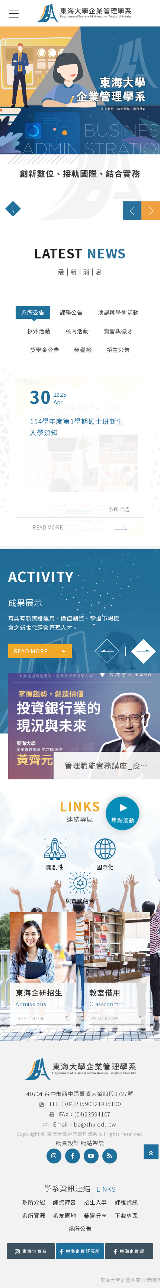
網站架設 (92, 1143)
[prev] (132, 210)
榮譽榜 (83, 350)
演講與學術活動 (118, 312)
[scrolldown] (13, 209)
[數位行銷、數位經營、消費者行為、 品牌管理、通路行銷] (80, 123)
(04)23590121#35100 (93, 1103)
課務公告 (71, 312)
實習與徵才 (118, 331)
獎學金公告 (45, 350)
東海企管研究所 (82, 1251)
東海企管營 (131, 1251)
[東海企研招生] (43, 970)
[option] (80, 123)
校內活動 (77, 331)
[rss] (109, 1156)
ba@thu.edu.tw (95, 1124)
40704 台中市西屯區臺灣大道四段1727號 (79, 1093)
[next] (150, 210)
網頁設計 (67, 1143)
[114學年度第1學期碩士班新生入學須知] (80, 456)
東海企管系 (34, 1251)
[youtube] (91, 1156)
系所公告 (33, 312)
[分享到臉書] (72, 1156)
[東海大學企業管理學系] (84, 13)
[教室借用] (117, 970)
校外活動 (39, 331)
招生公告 (118, 350)
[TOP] (151, 1152)
